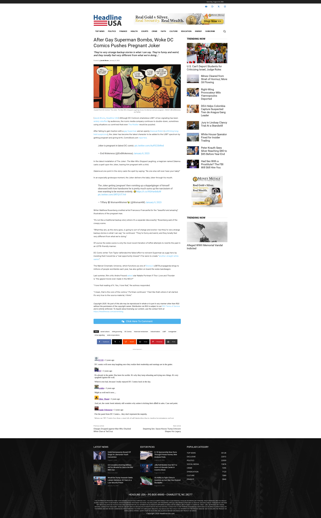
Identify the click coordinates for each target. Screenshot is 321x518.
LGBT (164, 331)
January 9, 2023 (154, 202)
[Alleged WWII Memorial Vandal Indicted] (207, 232)
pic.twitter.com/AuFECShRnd (149, 145)
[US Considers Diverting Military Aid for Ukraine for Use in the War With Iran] (100, 468)
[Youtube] (206, 6)
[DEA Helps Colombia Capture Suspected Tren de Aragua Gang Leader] (193, 109)
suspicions (102, 134)
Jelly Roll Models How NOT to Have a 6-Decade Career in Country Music (165, 467)
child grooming (117, 331)
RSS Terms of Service (171, 306)
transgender (172, 331)
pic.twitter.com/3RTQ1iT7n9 (112, 194)
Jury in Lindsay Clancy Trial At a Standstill (214, 124)
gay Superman (130, 131)
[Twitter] (218, 6)
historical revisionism (141, 331)
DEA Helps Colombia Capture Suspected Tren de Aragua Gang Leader (213, 111)
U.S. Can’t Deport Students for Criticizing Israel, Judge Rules (204, 68)
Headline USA (112, 118)
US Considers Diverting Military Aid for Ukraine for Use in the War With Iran (120, 467)
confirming (169, 131)
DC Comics (128, 331)
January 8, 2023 (141, 153)
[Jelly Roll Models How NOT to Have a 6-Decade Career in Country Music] (146, 468)
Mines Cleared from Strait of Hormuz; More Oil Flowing (214, 79)
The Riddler (133, 124)
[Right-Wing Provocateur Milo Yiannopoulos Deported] (193, 92)
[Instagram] (224, 6)
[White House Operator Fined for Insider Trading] (193, 137)
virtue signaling (100, 335)
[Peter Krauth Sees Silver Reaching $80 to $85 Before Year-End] (193, 150)
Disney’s (149, 266)
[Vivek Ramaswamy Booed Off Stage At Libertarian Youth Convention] (100, 455)
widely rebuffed (100, 121)
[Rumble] (212, 6)
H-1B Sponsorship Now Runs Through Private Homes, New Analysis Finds (165, 454)
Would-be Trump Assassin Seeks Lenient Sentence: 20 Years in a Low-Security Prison (120, 480)
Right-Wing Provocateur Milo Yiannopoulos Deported (211, 94)
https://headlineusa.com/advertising (108, 311)
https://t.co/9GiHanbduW (148, 191)
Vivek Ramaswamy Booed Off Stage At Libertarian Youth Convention (119, 454)
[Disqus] (137, 387)
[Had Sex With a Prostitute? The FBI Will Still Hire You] (193, 164)
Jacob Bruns (104, 60)
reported (143, 137)
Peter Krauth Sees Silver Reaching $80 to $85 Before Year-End (214, 151)
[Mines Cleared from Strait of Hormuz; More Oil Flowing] (193, 79)
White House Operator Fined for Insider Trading (214, 137)
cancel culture (104, 331)
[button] (224, 31)
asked (130, 275)
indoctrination (155, 331)
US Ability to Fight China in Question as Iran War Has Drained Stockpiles (167, 480)
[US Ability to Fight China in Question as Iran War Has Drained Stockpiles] (146, 480)
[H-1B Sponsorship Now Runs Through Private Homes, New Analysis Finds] (146, 455)
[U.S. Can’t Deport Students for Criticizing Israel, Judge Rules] (207, 53)
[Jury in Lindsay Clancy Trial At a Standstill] (193, 125)
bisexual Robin (156, 131)
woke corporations (113, 335)
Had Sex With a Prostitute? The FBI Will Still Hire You (212, 164)
